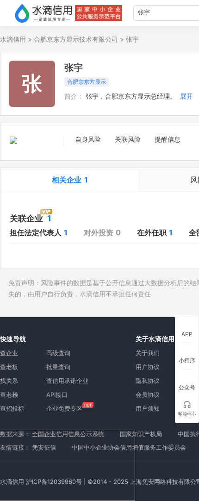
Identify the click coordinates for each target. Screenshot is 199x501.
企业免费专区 (64, 408)
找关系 (9, 380)
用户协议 (148, 366)
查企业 (9, 353)
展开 (186, 96)
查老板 (9, 366)
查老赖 (9, 394)
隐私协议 (148, 380)
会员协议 (148, 394)
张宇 (132, 39)
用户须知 (148, 408)
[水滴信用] (43, 13)
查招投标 (12, 408)
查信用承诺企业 (67, 380)
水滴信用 (13, 39)
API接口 (57, 394)
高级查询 (58, 353)
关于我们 (148, 353)
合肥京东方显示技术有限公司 (76, 39)
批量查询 (58, 366)
